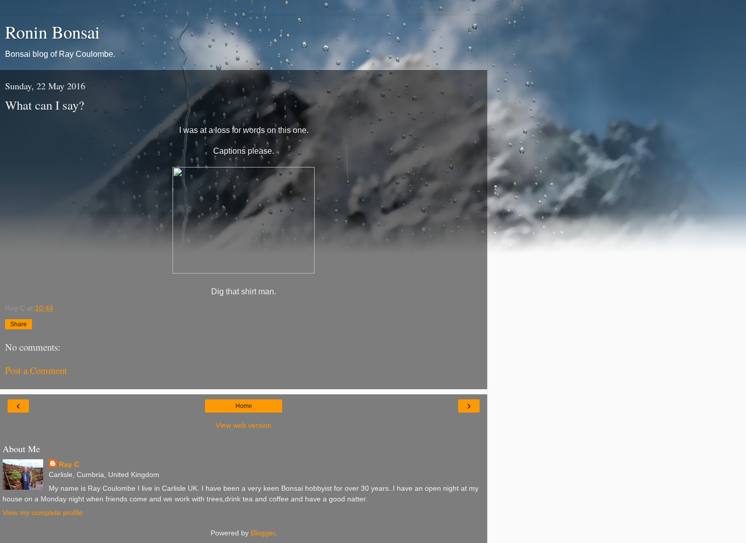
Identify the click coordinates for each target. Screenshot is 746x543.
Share (18, 324)
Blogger (263, 533)
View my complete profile (43, 512)
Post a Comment (36, 370)
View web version (244, 425)
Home (243, 406)
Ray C (69, 464)
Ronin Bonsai (52, 32)
